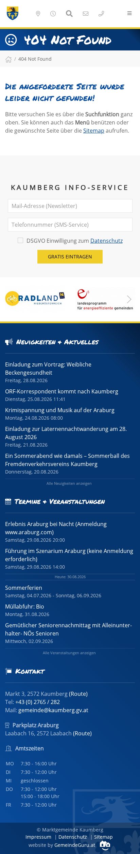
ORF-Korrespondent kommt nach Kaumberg (61, 391)
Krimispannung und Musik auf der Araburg (60, 410)
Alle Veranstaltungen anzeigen (69, 652)
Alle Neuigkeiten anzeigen (69, 483)
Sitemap (93, 130)
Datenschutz (106, 240)
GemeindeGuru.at (75, 845)
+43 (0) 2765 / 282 (37, 702)
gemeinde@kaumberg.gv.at (53, 710)
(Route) (78, 694)
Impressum (38, 837)
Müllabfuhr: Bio (24, 606)
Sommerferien (23, 587)
